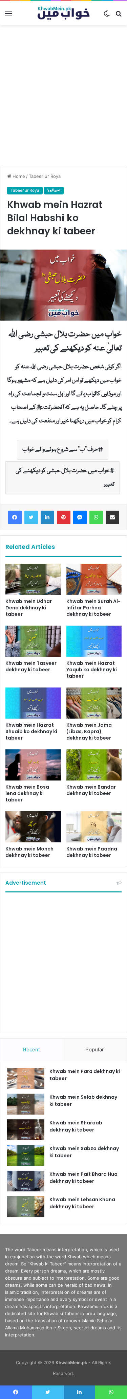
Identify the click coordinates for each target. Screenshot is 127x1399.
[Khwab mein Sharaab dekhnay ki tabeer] (25, 1129)
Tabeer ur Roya (45, 176)
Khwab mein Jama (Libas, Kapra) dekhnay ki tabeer (89, 731)
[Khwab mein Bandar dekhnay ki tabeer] (94, 764)
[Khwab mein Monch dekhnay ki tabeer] (33, 826)
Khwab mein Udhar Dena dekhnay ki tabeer (28, 607)
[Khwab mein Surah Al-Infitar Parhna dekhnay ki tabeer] (94, 579)
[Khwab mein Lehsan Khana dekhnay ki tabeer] (25, 1206)
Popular (94, 1049)
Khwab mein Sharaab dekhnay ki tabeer (75, 1126)
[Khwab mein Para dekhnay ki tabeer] (25, 1078)
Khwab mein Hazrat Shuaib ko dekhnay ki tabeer (31, 731)
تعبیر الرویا (53, 190)
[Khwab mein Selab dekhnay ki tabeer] (25, 1104)
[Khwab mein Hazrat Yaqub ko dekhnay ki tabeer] (94, 641)
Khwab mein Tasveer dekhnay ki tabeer (31, 666)
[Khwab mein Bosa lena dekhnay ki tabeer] (33, 764)
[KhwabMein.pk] (64, 13)
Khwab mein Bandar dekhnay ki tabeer (91, 790)
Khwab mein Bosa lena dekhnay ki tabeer (27, 793)
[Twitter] (31, 517)
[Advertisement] (63, 95)
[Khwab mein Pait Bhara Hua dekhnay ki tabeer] (25, 1181)
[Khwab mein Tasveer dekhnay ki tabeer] (33, 641)
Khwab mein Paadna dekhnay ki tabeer (91, 852)
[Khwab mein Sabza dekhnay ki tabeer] (25, 1155)
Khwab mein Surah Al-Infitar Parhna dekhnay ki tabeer (93, 607)
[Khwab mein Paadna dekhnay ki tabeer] (94, 826)
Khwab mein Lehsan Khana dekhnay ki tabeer (82, 1203)
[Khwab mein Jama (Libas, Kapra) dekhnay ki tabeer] (94, 703)
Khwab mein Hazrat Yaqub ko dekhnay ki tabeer (91, 669)
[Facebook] (15, 517)
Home (18, 176)
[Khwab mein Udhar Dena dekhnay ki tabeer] (33, 579)
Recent (31, 1049)
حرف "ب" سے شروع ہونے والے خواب (60, 449)
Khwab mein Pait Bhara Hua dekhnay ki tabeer (83, 1178)
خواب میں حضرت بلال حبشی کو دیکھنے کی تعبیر (65, 477)
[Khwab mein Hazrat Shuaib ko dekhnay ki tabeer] (33, 703)
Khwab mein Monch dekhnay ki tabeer (29, 852)
